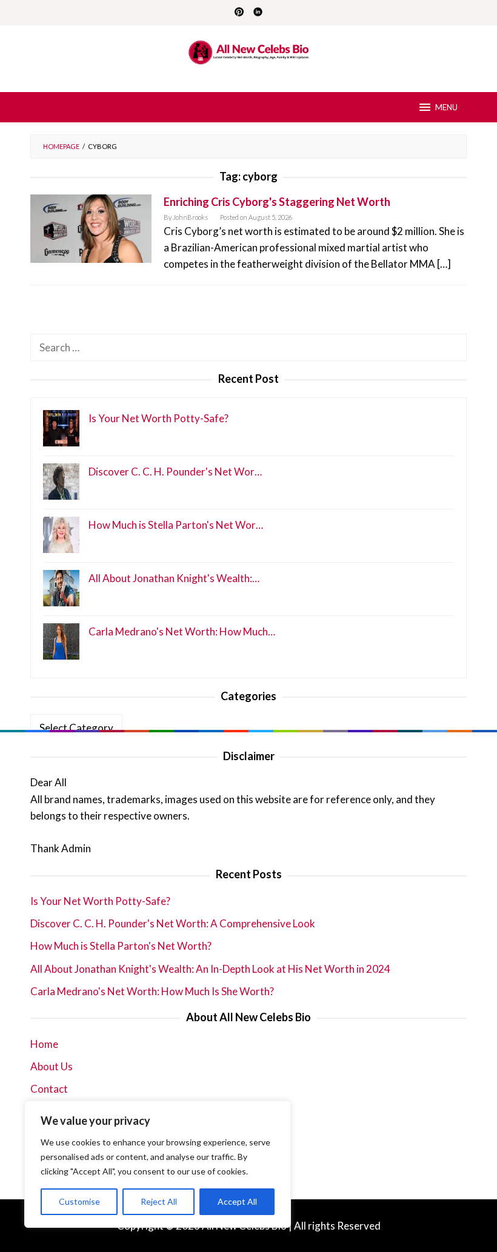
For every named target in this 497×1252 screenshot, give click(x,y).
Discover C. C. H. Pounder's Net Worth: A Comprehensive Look (172, 923)
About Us (51, 1066)
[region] (157, 1164)
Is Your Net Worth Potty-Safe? (100, 901)
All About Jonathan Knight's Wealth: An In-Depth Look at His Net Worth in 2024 (210, 968)
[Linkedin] (257, 12)
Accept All (237, 1201)
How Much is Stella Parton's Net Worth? (121, 945)
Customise (79, 1201)
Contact (49, 1088)
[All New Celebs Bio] (249, 51)
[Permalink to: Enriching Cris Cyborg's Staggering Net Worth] (91, 227)
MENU (446, 107)
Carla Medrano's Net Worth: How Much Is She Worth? (152, 991)
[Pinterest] (239, 12)
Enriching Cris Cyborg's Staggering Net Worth (277, 201)
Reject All (159, 1201)
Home (44, 1044)
